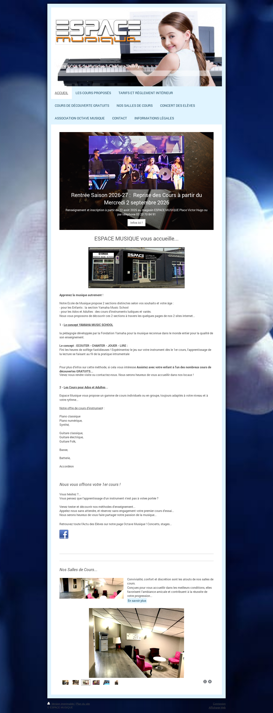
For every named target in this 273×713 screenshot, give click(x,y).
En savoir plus (137, 601)
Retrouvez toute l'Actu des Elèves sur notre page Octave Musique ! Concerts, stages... (115, 524)
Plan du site (83, 703)
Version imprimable (63, 703)
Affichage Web (217, 707)
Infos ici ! (136, 223)
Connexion (219, 703)
